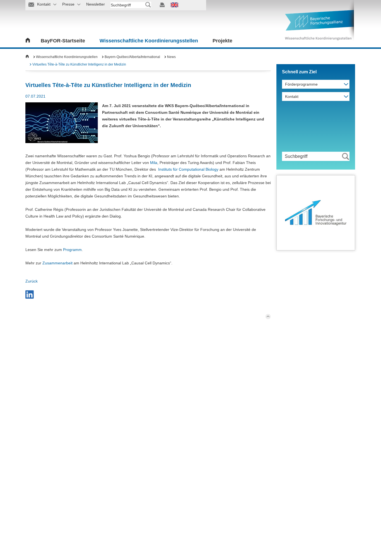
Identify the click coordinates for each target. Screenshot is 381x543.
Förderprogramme (301, 84)
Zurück (31, 281)
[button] (29, 294)
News (171, 57)
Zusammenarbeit (57, 263)
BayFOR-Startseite (63, 41)
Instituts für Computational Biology (188, 169)
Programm (72, 249)
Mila (153, 162)
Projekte (222, 41)
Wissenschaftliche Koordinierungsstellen (149, 41)
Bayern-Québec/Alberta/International (132, 57)
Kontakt (291, 96)
